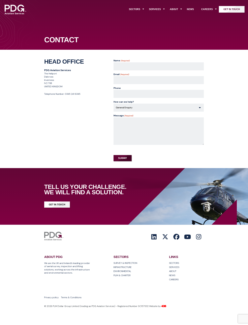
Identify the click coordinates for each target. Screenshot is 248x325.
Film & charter (122, 275)
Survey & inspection (125, 263)
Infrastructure (123, 267)
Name (122, 60)
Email (121, 74)
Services (155, 9)
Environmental (122, 271)
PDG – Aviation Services (15, 14)
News (190, 9)
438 (163, 306)
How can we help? (124, 101)
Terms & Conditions (71, 297)
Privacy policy (51, 297)
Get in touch (231, 9)
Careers (207, 9)
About (174, 9)
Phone (117, 88)
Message (123, 115)
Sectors (134, 9)
